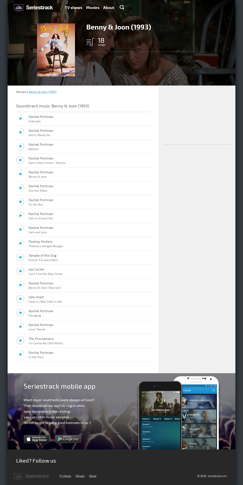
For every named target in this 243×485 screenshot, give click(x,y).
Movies (92, 7)
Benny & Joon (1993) (43, 92)
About (108, 7)
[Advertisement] (197, 115)
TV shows (73, 7)
